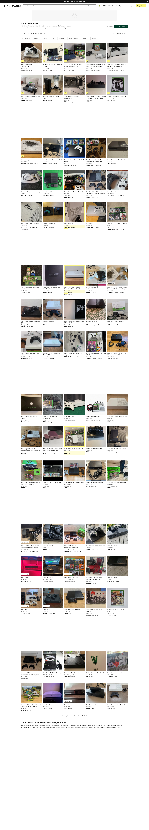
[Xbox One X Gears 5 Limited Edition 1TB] (96, 598)
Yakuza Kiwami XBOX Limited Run (116, 96)
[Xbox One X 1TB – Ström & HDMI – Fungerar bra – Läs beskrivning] (96, 85)
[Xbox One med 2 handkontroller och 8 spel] (117, 470)
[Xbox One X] (53, 598)
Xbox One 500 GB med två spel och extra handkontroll (30, 483)
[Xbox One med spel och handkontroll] (53, 404)
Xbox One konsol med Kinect (94, 448)
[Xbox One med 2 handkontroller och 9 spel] (53, 470)
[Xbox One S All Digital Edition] (117, 309)
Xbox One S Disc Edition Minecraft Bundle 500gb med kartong (31, 705)
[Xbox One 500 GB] (53, 566)
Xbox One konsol (48, 545)
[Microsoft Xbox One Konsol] (53, 85)
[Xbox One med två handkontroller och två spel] (74, 470)
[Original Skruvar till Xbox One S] (96, 661)
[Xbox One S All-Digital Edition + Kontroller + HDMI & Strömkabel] (74, 275)
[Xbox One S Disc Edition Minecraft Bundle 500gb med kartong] (31, 693)
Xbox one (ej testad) (92, 321)
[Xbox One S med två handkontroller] (31, 53)
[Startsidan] (16, 5)
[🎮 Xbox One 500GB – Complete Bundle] (53, 53)
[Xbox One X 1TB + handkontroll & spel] (117, 212)
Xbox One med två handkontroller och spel (74, 192)
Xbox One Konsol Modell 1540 (116, 160)
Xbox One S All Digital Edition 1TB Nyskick (117, 417)
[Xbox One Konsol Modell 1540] (117, 148)
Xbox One (26, 33)
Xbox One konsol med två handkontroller (71, 97)
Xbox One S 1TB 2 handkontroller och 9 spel (74, 449)
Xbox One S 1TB (69, 223)
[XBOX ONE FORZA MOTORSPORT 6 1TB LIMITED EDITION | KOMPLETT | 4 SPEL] (74, 53)
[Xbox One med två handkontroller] (96, 534)
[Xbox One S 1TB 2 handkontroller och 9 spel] (74, 436)
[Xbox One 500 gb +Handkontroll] (53, 148)
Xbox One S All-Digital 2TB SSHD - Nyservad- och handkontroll (117, 65)
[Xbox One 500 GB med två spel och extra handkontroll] (31, 470)
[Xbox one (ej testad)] (96, 309)
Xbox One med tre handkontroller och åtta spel (31, 288)
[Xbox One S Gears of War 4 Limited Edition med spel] (96, 566)
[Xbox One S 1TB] (74, 212)
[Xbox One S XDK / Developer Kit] (31, 212)
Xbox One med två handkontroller (95, 545)
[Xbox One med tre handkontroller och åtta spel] (31, 275)
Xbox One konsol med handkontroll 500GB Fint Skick (74, 322)
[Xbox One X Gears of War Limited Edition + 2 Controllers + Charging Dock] (117, 275)
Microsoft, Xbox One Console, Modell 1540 (51, 288)
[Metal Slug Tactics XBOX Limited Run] (117, 598)
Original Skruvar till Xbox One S (95, 673)
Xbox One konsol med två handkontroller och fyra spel (94, 160)
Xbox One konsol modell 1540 (94, 482)
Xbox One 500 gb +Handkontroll (52, 160)
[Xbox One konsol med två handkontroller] (74, 85)
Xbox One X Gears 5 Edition (115, 673)
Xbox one (24, 609)
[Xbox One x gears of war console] (31, 148)
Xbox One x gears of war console (31, 160)
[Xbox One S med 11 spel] (74, 566)
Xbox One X (46, 609)
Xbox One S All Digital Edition (115, 321)
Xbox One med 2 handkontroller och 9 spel (52, 483)
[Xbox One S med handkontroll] (117, 693)
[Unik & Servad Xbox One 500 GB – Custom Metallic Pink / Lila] (53, 436)
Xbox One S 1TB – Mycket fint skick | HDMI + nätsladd (51, 354)
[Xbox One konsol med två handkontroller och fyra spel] (96, 148)
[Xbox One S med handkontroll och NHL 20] (96, 341)
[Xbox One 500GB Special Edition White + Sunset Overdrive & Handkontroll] (96, 53)
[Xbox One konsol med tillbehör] (74, 341)
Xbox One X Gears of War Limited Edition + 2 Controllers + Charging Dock (117, 288)
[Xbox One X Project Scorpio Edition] (31, 404)
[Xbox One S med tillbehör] (96, 404)
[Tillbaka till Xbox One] (22, 33)
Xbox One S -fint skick (113, 192)
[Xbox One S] (96, 212)
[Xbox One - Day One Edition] (74, 661)
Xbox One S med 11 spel (71, 577)
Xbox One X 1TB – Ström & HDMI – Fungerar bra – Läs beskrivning (96, 97)
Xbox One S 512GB (48, 321)
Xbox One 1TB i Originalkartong (52, 673)
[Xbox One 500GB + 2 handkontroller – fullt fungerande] (31, 661)
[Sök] (89, 5)
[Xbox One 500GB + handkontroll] (117, 436)
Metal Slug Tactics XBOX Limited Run (116, 610)
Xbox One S (89, 223)
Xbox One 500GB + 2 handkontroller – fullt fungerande (30, 673)
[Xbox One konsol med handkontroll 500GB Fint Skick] (74, 309)
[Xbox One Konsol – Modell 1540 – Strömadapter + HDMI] (117, 341)
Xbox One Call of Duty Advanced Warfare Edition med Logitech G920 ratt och (30, 546)
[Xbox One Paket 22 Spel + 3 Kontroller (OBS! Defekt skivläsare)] (96, 180)
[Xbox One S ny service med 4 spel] (31, 180)
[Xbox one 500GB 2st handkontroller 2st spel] (74, 534)
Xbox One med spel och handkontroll (50, 417)
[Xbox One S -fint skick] (117, 180)
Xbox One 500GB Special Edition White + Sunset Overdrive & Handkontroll (95, 65)
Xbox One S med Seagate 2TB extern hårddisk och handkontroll (30, 449)
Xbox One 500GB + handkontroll (116, 448)
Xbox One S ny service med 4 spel (31, 192)
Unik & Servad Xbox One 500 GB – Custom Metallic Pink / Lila (53, 449)
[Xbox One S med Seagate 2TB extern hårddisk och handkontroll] (31, 436)
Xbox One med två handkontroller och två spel (74, 483)
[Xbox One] (74, 693)
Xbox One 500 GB (48, 577)
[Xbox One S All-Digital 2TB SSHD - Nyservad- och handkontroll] (117, 53)
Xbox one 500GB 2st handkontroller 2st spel (71, 546)
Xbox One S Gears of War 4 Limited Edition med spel (94, 578)
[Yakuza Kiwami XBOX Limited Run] (117, 85)
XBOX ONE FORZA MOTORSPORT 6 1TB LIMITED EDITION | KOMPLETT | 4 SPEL (74, 65)
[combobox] (57, 5)
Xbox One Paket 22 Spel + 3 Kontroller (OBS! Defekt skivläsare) (96, 192)
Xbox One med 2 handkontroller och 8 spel (116, 483)
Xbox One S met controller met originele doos (30, 354)
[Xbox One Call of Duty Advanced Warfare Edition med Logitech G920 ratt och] (31, 534)
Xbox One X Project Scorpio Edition (29, 417)
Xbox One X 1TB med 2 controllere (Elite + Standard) (31, 322)
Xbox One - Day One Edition (72, 673)
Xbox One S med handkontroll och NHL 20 (96, 354)
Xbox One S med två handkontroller (27, 65)
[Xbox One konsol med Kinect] (96, 436)
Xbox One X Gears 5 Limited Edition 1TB (94, 610)
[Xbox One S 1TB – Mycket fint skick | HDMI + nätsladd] (53, 341)
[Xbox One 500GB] (53, 180)
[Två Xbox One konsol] (53, 212)
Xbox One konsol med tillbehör (73, 353)
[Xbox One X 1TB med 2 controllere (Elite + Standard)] (31, 309)
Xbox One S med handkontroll (116, 705)
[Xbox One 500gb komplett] (74, 598)
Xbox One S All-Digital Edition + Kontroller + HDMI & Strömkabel (73, 288)
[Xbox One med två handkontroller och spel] (74, 180)
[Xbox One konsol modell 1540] (96, 470)
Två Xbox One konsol (49, 223)
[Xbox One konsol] (53, 534)
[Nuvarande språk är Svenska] (99, 5)
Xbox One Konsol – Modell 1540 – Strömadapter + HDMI (117, 354)
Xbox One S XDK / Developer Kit (30, 223)
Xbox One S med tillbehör (93, 416)
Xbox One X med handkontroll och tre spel (74, 160)
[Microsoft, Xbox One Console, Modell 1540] (53, 275)
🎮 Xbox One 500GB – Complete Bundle (52, 65)
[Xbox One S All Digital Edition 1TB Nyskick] (117, 404)
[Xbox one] (31, 598)
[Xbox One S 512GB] (53, 309)
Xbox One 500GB (48, 192)
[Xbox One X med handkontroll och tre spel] (74, 148)
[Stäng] (147, 2)
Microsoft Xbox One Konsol (51, 96)
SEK (104, 6)
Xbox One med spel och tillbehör (30, 96)
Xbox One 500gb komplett (72, 609)
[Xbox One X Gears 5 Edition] (117, 661)
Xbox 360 (73, 725)
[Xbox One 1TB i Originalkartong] (53, 661)
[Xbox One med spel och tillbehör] (31, 85)
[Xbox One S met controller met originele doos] (31, 341)
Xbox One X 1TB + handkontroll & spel (117, 224)
